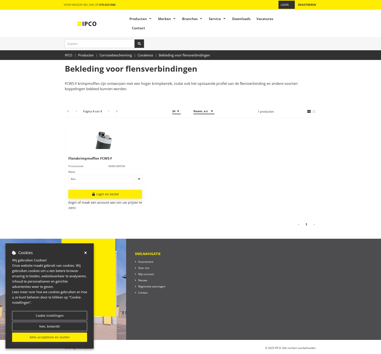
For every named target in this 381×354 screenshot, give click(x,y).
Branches (190, 19)
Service (215, 19)
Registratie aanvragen (151, 286)
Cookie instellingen (50, 315)
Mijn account (146, 274)
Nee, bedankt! (49, 326)
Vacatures (264, 19)
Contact (138, 28)
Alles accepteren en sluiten (50, 337)
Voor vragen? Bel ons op (90, 5)
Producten (138, 19)
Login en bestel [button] (107, 194)
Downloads (241, 19)
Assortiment (145, 262)
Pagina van (92, 111)
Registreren (307, 5)
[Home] (87, 23)
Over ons (143, 268)
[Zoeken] (139, 43)
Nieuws (142, 280)
